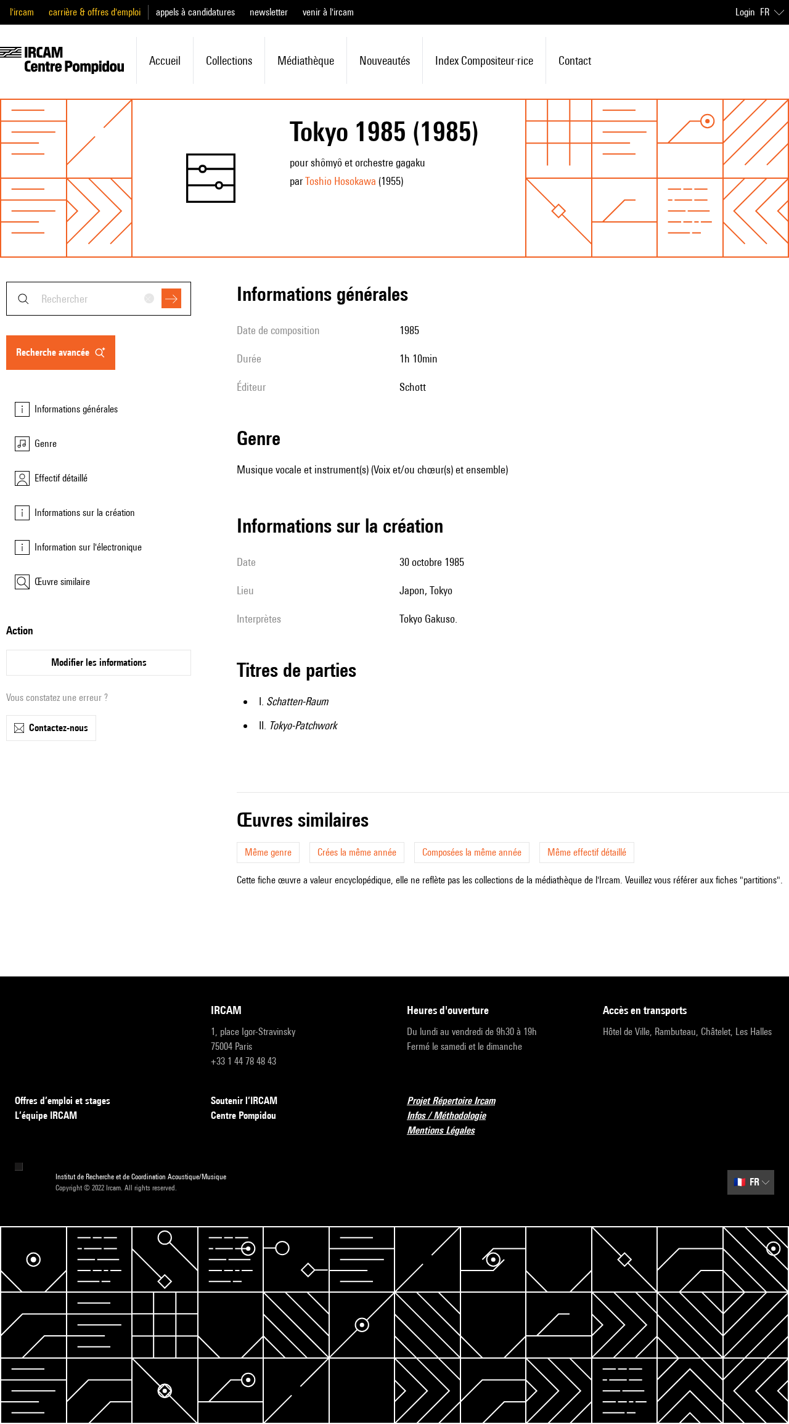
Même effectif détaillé (586, 852)
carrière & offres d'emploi (95, 12)
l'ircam (22, 12)
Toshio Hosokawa (340, 180)
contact (574, 60)
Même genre (268, 852)
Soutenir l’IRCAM (244, 1101)
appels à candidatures (195, 12)
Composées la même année (471, 852)
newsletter (269, 12)
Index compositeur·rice (484, 60)
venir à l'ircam (328, 12)
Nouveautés (384, 60)
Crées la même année (356, 852)
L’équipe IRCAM (46, 1115)
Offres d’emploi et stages (62, 1101)
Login (745, 12)
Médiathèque (305, 60)
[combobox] (98, 299)
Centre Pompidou (243, 1115)
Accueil (165, 60)
